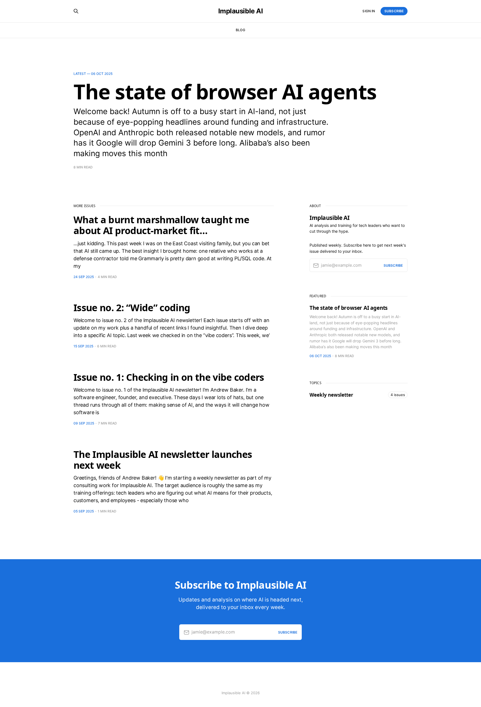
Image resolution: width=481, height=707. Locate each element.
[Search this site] (76, 11)
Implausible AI (240, 11)
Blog (240, 30)
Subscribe (394, 11)
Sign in (368, 11)
